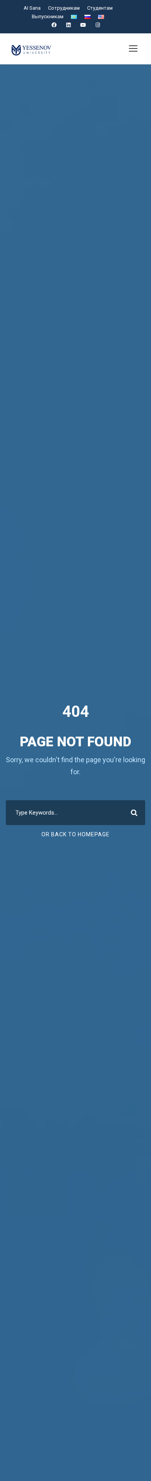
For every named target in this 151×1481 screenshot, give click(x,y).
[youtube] (83, 25)
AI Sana (32, 8)
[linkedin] (68, 25)
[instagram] (98, 25)
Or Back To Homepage (75, 834)
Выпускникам (47, 16)
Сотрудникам (64, 8)
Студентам (100, 8)
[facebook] (54, 25)
